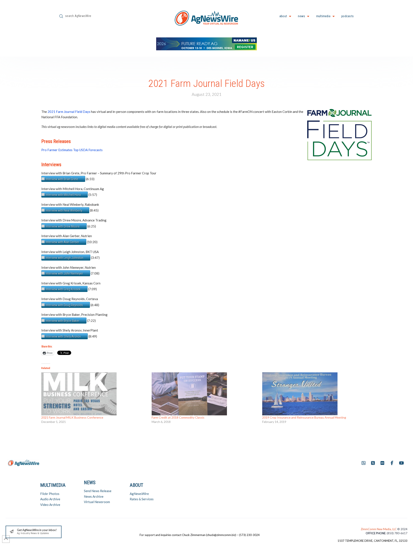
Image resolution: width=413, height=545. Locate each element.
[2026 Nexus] (206, 43)
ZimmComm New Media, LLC (379, 529)
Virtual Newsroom (97, 502)
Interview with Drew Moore (63, 226)
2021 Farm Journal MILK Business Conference (72, 417)
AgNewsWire (139, 494)
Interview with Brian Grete (62, 179)
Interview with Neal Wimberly (64, 210)
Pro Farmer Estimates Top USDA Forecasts (72, 150)
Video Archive (50, 505)
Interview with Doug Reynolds (64, 305)
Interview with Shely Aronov (63, 336)
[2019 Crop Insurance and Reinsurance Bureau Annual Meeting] (315, 393)
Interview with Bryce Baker (62, 321)
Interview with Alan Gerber (62, 242)
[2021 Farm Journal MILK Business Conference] (94, 393)
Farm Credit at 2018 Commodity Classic (178, 417)
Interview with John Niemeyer (64, 273)
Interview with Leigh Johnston (64, 258)
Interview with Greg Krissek (63, 289)
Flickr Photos (49, 494)
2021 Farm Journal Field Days (69, 112)
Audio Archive (50, 499)
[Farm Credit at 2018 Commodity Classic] (205, 393)
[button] (34, 532)
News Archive (93, 496)
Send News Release (97, 491)
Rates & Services (142, 499)
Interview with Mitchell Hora (63, 195)
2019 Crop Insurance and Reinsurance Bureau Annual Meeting (304, 417)
